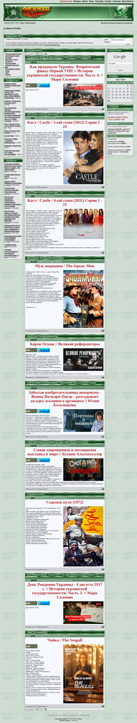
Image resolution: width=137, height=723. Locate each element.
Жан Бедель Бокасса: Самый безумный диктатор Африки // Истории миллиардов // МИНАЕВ (12, 216)
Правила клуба (66, 1)
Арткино (8, 58)
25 (113, 98)
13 (120, 92)
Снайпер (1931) (10, 245)
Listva (125, 129)
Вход (22, 23)
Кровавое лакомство (12, 146)
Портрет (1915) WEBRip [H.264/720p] (12, 84)
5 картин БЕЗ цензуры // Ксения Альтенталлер (11, 190)
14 (124, 92)
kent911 (119, 131)
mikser (110, 131)
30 (131, 98)
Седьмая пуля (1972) (35, 494)
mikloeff (7, 194)
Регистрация (30, 23)
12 (116, 92)
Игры (7, 71)
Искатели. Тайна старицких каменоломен (11, 141)
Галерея (108, 1)
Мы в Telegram (127, 1)
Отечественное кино (13, 54)
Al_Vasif (7, 185)
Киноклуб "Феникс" (13, 28)
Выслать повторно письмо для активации (117, 23)
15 (128, 92)
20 (120, 95)
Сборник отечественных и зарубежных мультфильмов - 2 (11, 252)
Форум (85, 1)
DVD (7, 73)
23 (131, 95)
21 (124, 95)
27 (120, 98)
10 (109, 92)
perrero (110, 133)
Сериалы (9, 61)
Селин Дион (9, 136)
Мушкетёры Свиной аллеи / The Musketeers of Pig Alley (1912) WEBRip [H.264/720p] (12, 94)
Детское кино (10, 63)
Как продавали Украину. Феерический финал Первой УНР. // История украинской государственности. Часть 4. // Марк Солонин (12, 114)
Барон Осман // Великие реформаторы (42, 336)
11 (112, 92)
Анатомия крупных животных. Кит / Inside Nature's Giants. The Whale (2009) (13, 167)
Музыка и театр (11, 60)
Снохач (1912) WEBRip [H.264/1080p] (13, 182)
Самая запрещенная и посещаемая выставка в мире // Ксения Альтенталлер (57, 442)
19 (116, 95)
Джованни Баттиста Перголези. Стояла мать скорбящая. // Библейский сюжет (12, 228)
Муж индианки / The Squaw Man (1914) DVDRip (45, 258)
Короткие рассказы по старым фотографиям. (12, 152)
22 (128, 95)
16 (131, 92)
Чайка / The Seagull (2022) (37, 632)
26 (116, 98)
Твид (6, 171)
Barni (6, 178)
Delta (117, 129)
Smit (127, 131)
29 (128, 98)
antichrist (111, 129)
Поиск (91, 1)
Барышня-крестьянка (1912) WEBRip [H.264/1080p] (13, 238)
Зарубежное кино (12, 56)
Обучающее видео (12, 69)
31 (109, 101)
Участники (99, 1)
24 (109, 98)
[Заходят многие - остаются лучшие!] (32, 12)
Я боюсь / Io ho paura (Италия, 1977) (12, 102)
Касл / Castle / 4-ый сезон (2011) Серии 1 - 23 (44, 193)
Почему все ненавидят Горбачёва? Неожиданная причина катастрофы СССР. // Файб (12, 201)
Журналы (77, 1)
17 (109, 95)
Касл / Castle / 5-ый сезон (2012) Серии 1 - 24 (13, 126)
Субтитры (117, 1)
